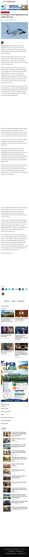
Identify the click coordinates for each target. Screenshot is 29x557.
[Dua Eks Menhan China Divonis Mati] (7, 330)
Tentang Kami (11, 551)
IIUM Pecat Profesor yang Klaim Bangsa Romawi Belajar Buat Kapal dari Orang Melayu (19, 496)
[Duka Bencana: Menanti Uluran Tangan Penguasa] (7, 477)
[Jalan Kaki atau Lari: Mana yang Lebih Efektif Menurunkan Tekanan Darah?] (7, 459)
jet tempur (21, 301)
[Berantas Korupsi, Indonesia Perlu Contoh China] (21, 313)
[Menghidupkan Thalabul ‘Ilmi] (7, 471)
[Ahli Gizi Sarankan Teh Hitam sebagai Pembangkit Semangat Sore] (7, 452)
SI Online (23, 549)
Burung (7, 301)
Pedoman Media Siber (11, 553)
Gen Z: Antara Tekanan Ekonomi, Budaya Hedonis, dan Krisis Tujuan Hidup (20, 490)
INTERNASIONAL (5, 12)
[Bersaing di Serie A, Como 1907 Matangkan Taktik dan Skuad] (7, 446)
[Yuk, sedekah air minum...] (14, 7)
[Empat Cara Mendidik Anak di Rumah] (7, 440)
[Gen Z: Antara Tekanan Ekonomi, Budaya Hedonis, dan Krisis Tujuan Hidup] (7, 489)
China (13, 301)
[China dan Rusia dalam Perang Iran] (7, 346)
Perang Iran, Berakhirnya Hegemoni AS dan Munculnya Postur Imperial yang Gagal (21, 337)
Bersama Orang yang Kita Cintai (19, 482)
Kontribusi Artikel (21, 553)
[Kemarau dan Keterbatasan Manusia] (7, 465)
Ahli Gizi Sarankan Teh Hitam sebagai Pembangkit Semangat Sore (19, 452)
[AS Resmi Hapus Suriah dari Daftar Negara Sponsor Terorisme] (7, 503)
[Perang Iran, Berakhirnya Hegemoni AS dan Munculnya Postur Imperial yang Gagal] (21, 330)
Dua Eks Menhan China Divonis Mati (6, 336)
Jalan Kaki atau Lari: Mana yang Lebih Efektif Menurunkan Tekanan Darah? (20, 459)
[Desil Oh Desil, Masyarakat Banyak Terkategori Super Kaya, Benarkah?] (7, 509)
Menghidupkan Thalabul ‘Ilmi (18, 470)
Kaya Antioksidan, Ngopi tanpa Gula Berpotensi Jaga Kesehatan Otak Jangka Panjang (19, 434)
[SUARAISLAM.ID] (11, 1)
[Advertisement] (14, 112)
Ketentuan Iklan (19, 551)
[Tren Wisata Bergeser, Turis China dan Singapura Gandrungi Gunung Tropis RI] (7, 313)
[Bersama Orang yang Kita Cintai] (7, 483)
